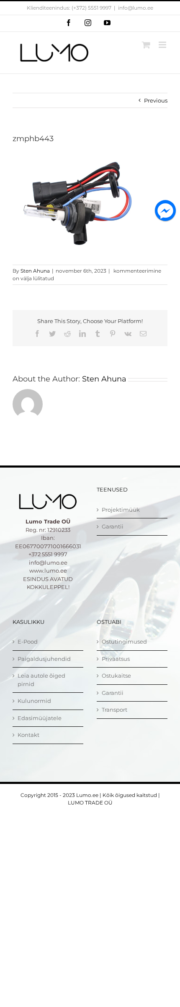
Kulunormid (34, 700)
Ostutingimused (124, 641)
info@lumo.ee (135, 8)
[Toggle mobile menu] (163, 44)
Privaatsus (116, 658)
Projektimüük (121, 509)
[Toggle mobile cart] (146, 44)
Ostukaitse (116, 675)
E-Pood (28, 641)
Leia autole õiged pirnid (41, 679)
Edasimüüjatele (40, 718)
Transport (114, 709)
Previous (155, 100)
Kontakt (28, 734)
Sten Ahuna (35, 271)
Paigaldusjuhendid (44, 658)
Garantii (112, 526)
